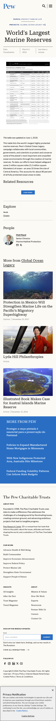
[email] (17, 245)
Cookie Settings (28, 716)
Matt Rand (21, 235)
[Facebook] (5, 663)
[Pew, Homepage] (9, 6)
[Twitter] (17, 663)
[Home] (26, 497)
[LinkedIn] (13, 663)
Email (5, 633)
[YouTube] (21, 663)
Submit (46, 637)
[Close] (53, 690)
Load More (28, 192)
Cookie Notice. (22, 711)
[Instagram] (9, 663)
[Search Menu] (44, 6)
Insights (7, 587)
